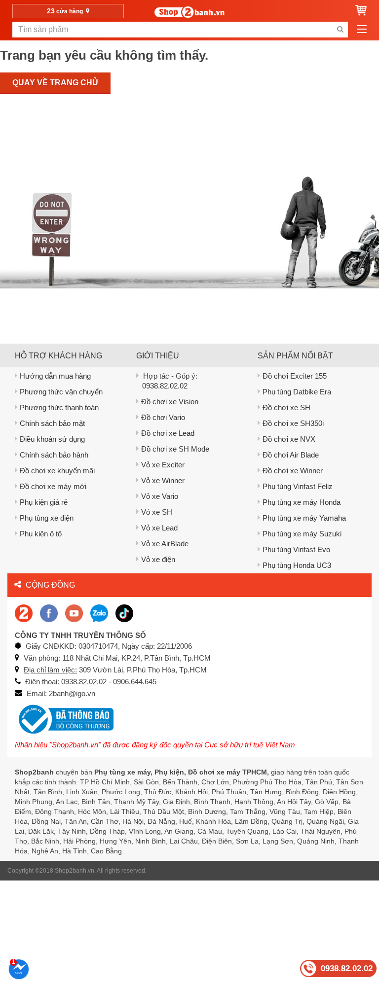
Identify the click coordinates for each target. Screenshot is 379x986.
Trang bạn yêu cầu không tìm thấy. (104, 55)
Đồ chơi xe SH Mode (175, 449)
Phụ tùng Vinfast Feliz (298, 486)
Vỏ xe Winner (163, 480)
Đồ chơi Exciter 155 (295, 376)
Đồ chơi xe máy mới (53, 486)
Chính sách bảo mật (52, 423)
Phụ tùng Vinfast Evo (296, 549)
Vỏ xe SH (156, 512)
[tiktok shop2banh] (124, 612)
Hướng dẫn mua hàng (55, 376)
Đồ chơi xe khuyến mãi (57, 470)
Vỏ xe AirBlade (165, 543)
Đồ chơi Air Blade (291, 455)
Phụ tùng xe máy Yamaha (304, 518)
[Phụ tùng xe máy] (189, 12)
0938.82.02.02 (165, 386)
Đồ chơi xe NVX (289, 439)
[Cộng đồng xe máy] (24, 612)
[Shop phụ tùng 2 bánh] (49, 612)
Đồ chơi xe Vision (169, 401)
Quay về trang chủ (55, 82)
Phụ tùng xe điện (47, 518)
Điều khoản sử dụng (52, 439)
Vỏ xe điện (158, 559)
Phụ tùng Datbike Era (297, 391)
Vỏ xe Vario (159, 496)
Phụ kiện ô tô (41, 533)
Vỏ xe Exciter (163, 464)
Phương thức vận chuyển (61, 391)
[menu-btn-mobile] (362, 29)
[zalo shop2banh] (99, 612)
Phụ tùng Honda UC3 (297, 565)
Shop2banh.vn (74, 870)
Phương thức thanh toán (59, 407)
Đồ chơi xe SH (286, 407)
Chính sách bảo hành (54, 455)
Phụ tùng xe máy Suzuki (302, 533)
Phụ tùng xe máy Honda (302, 502)
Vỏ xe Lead (159, 528)
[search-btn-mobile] (340, 29)
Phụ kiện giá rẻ (44, 502)
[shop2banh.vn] (74, 612)
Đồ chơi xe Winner (293, 470)
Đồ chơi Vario (163, 417)
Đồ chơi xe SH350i (293, 423)
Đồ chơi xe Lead (167, 433)
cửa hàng (65, 11)
